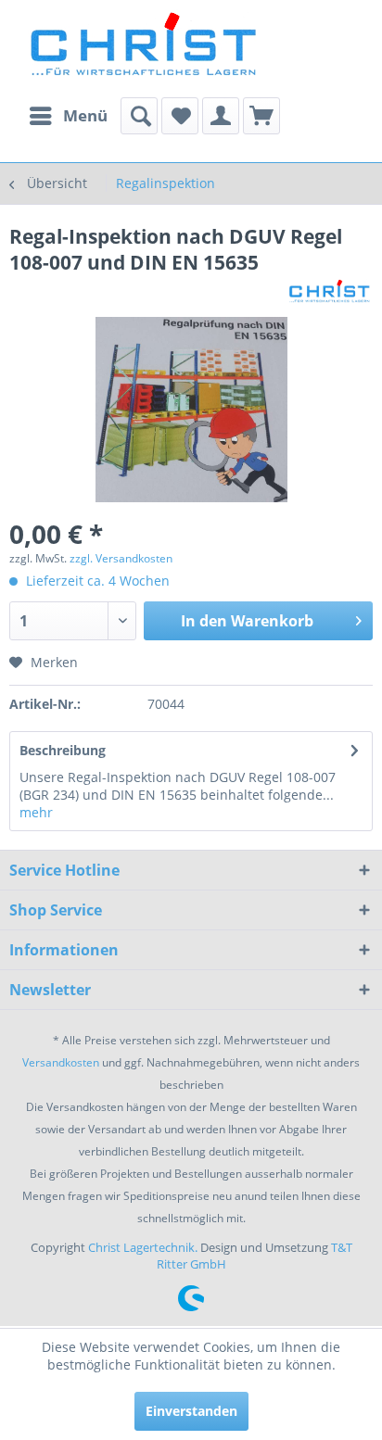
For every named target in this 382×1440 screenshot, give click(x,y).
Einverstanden (191, 1411)
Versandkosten (60, 1062)
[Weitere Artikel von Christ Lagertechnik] (329, 291)
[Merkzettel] (179, 115)
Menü (85, 115)
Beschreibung (62, 750)
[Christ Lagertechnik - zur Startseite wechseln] (59, 25)
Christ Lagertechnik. (144, 1247)
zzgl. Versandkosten (121, 558)
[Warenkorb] (261, 115)
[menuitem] (68, 115)
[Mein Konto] (220, 115)
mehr (36, 812)
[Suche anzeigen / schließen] (139, 115)
